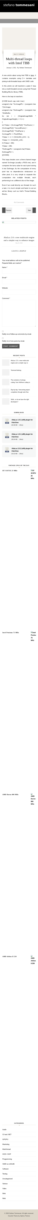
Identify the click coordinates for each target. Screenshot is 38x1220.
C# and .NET (6, 1134)
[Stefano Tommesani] (19, 5)
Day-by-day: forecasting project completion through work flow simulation (20, 391)
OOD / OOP (6, 1154)
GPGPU (5, 1139)
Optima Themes (25, 1216)
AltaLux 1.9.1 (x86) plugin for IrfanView (22, 435)
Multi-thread (19, 54)
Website (5, 288)
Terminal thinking (16, 370)
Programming (7, 1159)
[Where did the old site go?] (31, 210)
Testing (4, 1174)
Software (5, 1169)
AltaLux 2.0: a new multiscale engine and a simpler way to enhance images (20, 362)
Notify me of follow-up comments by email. (16, 334)
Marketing (5, 1144)
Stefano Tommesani (25, 68)
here (32, 75)
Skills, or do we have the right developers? (20, 401)
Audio (4, 1129)
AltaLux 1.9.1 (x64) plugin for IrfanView (22, 421)
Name (4, 267)
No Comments (19, 202)
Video (4, 1188)
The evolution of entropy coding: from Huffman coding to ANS (20, 381)
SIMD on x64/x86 (8, 1164)
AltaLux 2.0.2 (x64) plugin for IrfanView (22, 450)
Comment (6, 298)
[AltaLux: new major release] (7, 210)
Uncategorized (7, 1179)
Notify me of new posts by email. (13, 341)
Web (4, 1193)
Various (5, 1184)
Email (4, 277)
